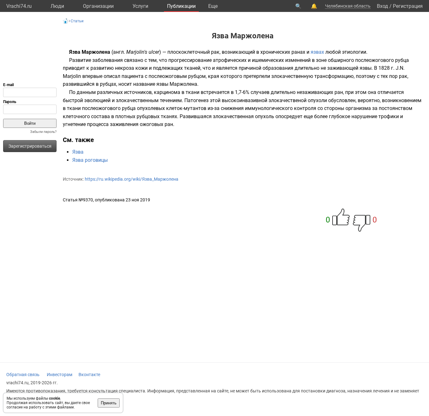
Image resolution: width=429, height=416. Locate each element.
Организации (98, 6)
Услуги (140, 6)
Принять (109, 403)
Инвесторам (59, 374)
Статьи (77, 21)
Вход (382, 6)
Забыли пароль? (43, 132)
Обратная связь (23, 374)
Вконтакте (89, 374)
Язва (78, 152)
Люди (57, 6)
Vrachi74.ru (19, 6)
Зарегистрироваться (30, 146)
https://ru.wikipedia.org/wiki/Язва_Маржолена (131, 179)
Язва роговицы (90, 160)
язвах (317, 52)
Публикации (181, 6)
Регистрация (408, 6)
